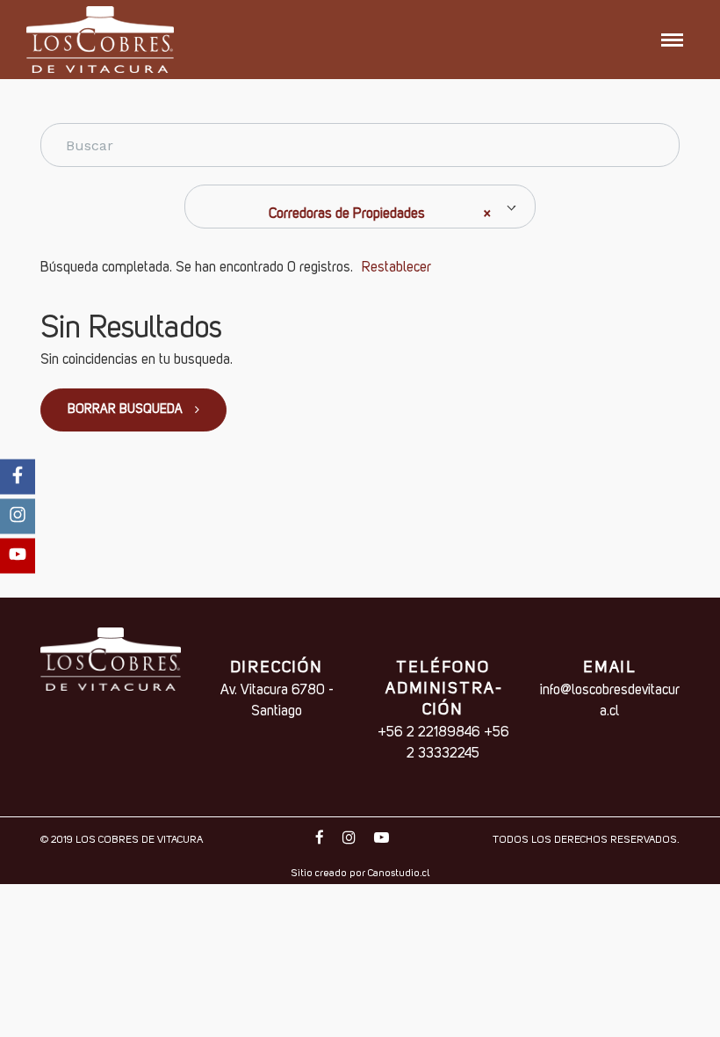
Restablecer (396, 268)
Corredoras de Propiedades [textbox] (380, 214)
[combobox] (360, 206)
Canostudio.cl (398, 873)
